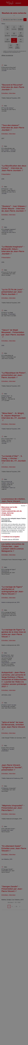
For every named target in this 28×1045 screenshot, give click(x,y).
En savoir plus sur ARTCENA (10, 539)
